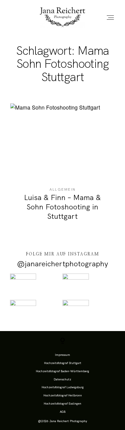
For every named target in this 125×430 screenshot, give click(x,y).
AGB (63, 412)
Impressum (62, 355)
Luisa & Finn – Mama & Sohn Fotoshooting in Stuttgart (62, 166)
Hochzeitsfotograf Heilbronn (62, 395)
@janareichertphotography (62, 263)
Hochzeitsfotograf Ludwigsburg (63, 387)
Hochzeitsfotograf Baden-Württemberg (62, 371)
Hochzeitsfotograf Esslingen (62, 403)
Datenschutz (62, 379)
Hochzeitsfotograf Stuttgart (62, 363)
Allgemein (62, 189)
